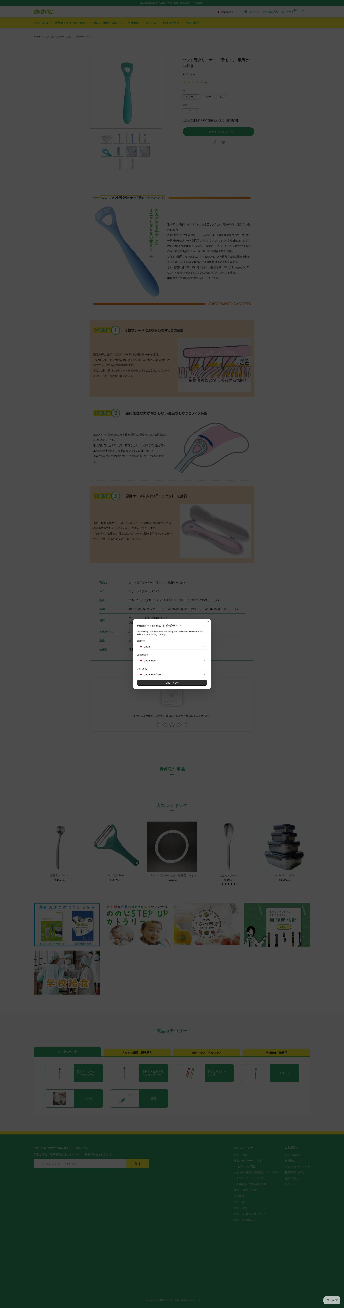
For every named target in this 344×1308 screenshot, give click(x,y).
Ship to (141, 640)
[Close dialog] (208, 621)
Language (142, 654)
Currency (142, 668)
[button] (172, 646)
